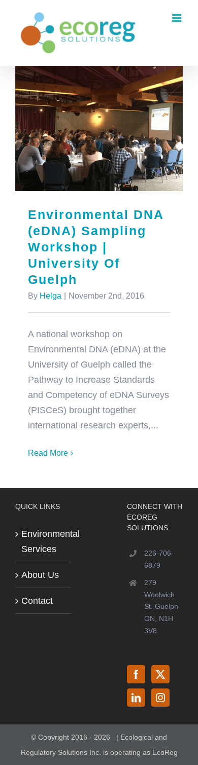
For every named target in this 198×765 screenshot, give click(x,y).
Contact (37, 601)
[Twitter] (160, 674)
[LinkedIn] (136, 697)
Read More (48, 453)
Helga (50, 296)
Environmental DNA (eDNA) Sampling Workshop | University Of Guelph (99, 128)
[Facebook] (136, 674)
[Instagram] (160, 697)
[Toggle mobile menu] (177, 18)
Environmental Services (43, 541)
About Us (40, 575)
